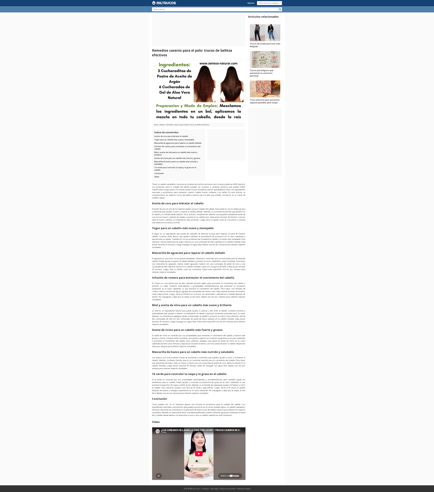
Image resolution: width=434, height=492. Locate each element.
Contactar (205, 489)
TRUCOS (250, 3)
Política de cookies (244, 489)
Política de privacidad (227, 489)
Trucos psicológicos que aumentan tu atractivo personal (261, 73)
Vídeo (156, 176)
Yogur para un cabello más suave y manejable (174, 139)
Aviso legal (214, 489)
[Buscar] (280, 9)
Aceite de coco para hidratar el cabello (171, 136)
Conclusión (159, 173)
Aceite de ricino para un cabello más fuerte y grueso (177, 158)
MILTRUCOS (166, 3)
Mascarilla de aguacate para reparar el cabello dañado (178, 143)
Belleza (162, 125)
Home (156, 125)
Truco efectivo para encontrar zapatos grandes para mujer (265, 101)
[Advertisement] (198, 30)
